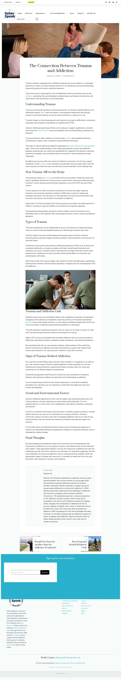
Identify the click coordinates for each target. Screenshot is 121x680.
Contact (84, 603)
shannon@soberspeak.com (67, 657)
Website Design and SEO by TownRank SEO (70, 663)
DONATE (80, 13)
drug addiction (67, 606)
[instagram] (116, 2)
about (83, 611)
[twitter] (113, 2)
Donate (31, 2)
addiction (29, 96)
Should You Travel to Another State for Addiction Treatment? (45, 544)
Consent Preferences (60, 673)
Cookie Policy (69, 667)
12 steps (15, 635)
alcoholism (66, 603)
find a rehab (11, 645)
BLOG (72, 13)
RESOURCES (40, 13)
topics (83, 601)
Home (19, 13)
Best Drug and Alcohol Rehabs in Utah (77, 544)
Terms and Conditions (61, 667)
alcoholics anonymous (70, 601)
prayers (64, 613)
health (42, 112)
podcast (84, 608)
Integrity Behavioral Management (82, 146)
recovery (43, 164)
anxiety (68, 138)
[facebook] (109, 2)
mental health (43, 130)
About (18, 2)
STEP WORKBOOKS (57, 13)
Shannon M (70, 76)
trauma (47, 178)
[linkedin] (106, 2)
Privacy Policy (86, 606)
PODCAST (29, 13)
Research (29, 322)
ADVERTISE (8, 2)
